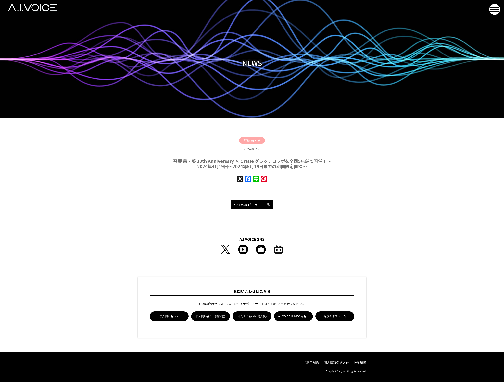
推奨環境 (360, 362)
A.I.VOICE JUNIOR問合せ (293, 316)
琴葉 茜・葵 (252, 140)
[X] (240, 179)
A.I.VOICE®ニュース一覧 (253, 204)
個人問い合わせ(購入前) (210, 316)
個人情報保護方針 (336, 362)
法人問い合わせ (169, 316)
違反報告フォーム (335, 316)
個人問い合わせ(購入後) (252, 316)
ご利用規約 (311, 362)
